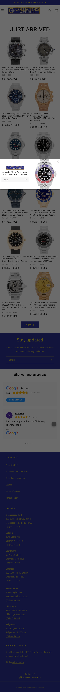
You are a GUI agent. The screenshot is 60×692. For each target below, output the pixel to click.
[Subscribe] (25, 179)
